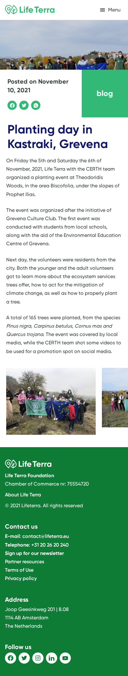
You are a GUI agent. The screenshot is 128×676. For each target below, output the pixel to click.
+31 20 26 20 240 (50, 545)
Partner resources (24, 562)
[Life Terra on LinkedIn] (51, 658)
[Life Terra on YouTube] (65, 658)
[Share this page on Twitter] (23, 104)
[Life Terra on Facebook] (10, 658)
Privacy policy (21, 578)
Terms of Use (19, 570)
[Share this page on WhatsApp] (35, 104)
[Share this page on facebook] (11, 104)
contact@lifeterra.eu (45, 536)
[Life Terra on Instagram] (37, 658)
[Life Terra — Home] (30, 10)
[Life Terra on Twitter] (24, 658)
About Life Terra (23, 495)
